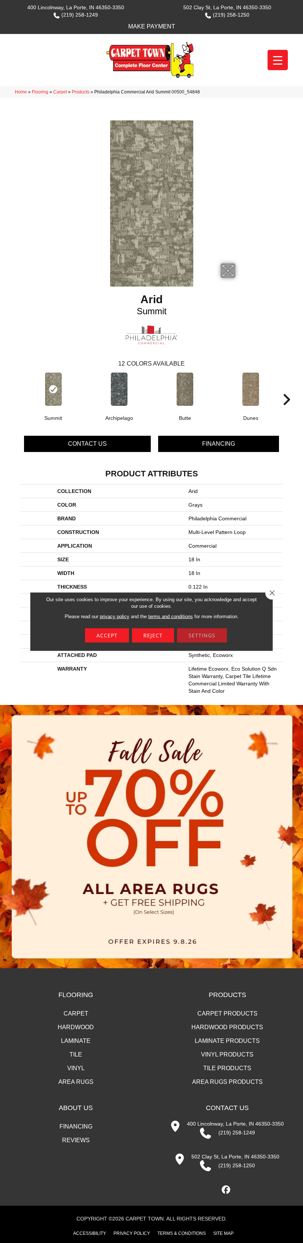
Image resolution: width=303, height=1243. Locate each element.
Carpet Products (227, 1013)
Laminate (76, 1041)
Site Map (223, 1233)
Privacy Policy (131, 1233)
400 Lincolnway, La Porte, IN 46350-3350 (75, 7)
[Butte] (185, 389)
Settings (201, 635)
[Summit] (53, 389)
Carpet (60, 92)
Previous (16, 388)
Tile (75, 1054)
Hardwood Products (227, 1027)
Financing (218, 444)
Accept (107, 635)
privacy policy (114, 616)
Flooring (40, 92)
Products (80, 92)
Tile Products (227, 1068)
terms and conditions (170, 616)
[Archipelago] (119, 389)
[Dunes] (250, 389)
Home (21, 92)
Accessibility (89, 1233)
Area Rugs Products (227, 1082)
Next (286, 388)
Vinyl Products (227, 1054)
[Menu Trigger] (278, 60)
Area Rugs (75, 1082)
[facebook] (226, 1190)
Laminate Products (227, 1041)
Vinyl (76, 1068)
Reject (153, 635)
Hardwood (76, 1027)
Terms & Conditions (181, 1233)
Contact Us (87, 444)
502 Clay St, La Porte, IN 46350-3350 (227, 7)
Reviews (76, 1140)
